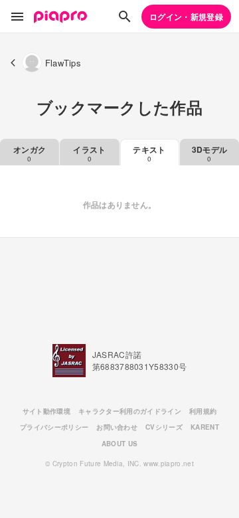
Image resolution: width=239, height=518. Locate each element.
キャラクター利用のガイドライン (129, 411)
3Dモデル (210, 153)
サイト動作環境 (46, 411)
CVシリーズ (164, 427)
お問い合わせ (116, 427)
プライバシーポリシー (54, 427)
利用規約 (202, 411)
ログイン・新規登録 (186, 17)
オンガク (29, 153)
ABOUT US (120, 443)
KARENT (205, 427)
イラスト (89, 153)
